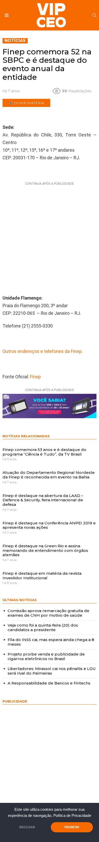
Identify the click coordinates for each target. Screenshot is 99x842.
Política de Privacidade (72, 816)
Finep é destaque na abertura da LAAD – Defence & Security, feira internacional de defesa (43, 500)
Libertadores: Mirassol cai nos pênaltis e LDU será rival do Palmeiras (52, 671)
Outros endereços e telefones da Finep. (43, 351)
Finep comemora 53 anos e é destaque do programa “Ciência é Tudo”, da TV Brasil (44, 452)
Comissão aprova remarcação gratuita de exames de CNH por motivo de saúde (48, 613)
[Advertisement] (49, 237)
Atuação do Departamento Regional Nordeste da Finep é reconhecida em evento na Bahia (49, 474)
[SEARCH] (94, 15)
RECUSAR (27, 827)
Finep (35, 376)
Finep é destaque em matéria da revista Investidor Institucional (42, 575)
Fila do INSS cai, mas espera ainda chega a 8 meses (51, 642)
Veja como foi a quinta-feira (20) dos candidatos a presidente (43, 627)
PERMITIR (71, 827)
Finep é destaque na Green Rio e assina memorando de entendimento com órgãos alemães (45, 550)
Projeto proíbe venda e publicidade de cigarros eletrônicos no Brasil (46, 656)
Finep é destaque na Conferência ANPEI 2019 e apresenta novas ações (49, 525)
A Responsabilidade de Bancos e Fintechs (49, 683)
